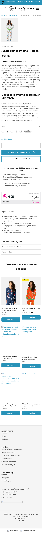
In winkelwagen (20, 533)
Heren (3, 436)
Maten (3, 126)
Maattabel (8, 139)
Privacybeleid (6, 458)
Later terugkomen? (19, 159)
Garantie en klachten (9, 461)
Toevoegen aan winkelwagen (19, 152)
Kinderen (4, 439)
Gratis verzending (8, 452)
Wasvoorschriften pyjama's (12, 242)
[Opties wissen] (40, 126)
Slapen (4, 475)
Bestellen (10, 319)
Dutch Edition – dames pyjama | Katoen (9, 357)
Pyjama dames (13, 15)
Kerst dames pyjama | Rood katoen (31, 309)
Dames (4, 433)
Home (3, 15)
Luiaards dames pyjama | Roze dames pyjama (30, 358)
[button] (2, 131)
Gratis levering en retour (11, 247)
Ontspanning (6, 478)
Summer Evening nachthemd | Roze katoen (9, 405)
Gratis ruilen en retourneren (12, 449)
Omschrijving (6, 252)
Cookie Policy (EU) (8, 465)
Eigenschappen (7, 212)
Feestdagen (6, 481)
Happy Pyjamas (7, 46)
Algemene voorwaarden (10, 455)
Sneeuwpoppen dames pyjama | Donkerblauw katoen (9, 310)
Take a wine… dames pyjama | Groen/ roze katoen (31, 405)
